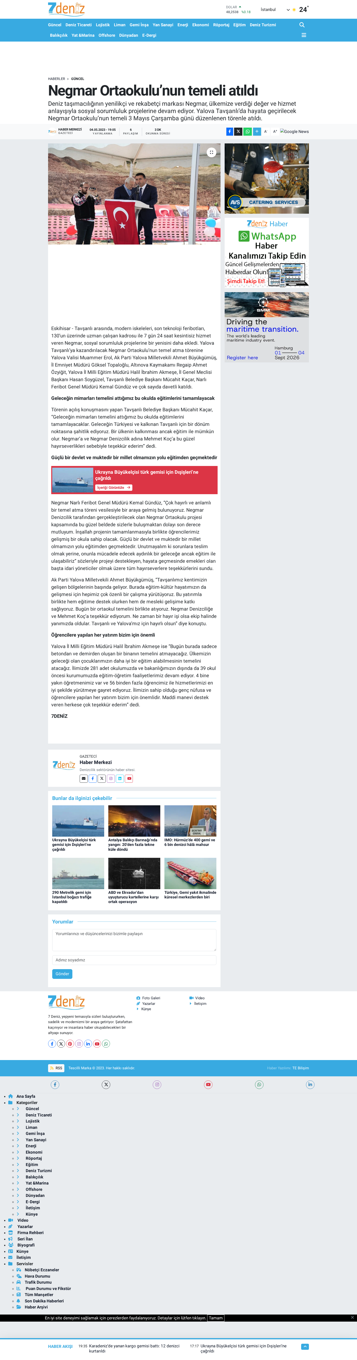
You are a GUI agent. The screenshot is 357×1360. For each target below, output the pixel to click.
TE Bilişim (300, 1068)
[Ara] (302, 25)
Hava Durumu (37, 1276)
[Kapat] (354, 1318)
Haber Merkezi (96, 762)
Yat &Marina (83, 35)
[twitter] (106, 1084)
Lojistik (103, 24)
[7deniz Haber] (66, 9)
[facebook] (55, 1084)
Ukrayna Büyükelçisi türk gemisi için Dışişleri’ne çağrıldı (74, 844)
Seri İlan (25, 1239)
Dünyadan (128, 35)
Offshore (107, 35)
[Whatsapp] (106, 1044)
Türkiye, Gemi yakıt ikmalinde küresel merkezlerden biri (190, 894)
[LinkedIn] (88, 1044)
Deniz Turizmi (263, 24)
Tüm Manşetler (39, 1294)
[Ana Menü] (302, 35)
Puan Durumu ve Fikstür (48, 1288)
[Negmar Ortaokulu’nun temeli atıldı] (134, 194)
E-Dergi (149, 35)
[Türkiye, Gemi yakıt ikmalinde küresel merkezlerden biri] (190, 873)
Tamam (216, 1318)
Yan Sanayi (163, 24)
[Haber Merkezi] (64, 765)
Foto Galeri (151, 998)
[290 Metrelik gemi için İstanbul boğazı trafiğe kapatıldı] (78, 873)
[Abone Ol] (294, 131)
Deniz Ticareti (79, 24)
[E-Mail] (84, 779)
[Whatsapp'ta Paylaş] (247, 132)
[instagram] (157, 1084)
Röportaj (221, 24)
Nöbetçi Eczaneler (42, 1269)
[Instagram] (111, 779)
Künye (146, 1009)
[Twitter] (102, 779)
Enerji (183, 24)
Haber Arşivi (36, 1307)
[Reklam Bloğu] (267, 178)
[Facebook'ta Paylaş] (229, 132)
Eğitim (239, 24)
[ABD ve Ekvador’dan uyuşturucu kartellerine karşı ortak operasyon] (134, 873)
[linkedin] (310, 1084)
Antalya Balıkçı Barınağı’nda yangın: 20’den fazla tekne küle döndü (132, 844)
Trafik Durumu (38, 1282)
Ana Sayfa (26, 1096)
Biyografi (26, 1245)
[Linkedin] (120, 779)
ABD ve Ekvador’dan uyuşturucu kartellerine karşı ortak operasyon (133, 897)
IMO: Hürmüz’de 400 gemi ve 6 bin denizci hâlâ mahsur (189, 842)
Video (200, 998)
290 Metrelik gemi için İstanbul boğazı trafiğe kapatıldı (72, 897)
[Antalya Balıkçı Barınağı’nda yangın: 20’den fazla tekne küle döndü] (134, 820)
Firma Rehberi (30, 1232)
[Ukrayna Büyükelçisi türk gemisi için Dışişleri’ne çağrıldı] (78, 820)
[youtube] (208, 1084)
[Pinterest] (70, 1044)
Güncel (54, 24)
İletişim (200, 1003)
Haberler (56, 79)
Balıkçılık (59, 35)
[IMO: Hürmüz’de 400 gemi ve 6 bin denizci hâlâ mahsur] (190, 820)
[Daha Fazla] (257, 132)
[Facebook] (93, 779)
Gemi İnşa (139, 24)
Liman (120, 24)
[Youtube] (129, 779)
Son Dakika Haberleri (44, 1301)
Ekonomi (200, 24)
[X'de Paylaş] (238, 132)
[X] (61, 1044)
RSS (58, 1068)
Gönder (62, 973)
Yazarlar (148, 1003)
